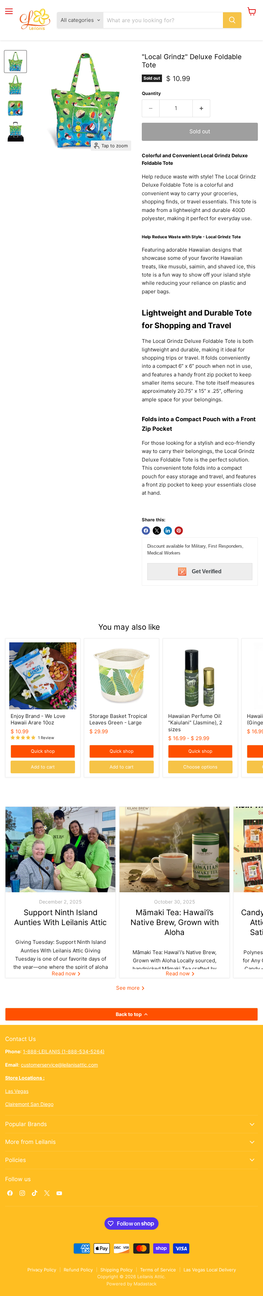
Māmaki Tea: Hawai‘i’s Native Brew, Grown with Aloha (174, 922)
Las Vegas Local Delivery (210, 1269)
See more (128, 988)
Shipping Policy (116, 1269)
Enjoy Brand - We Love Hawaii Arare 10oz (38, 719)
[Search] (232, 20)
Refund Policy (78, 1269)
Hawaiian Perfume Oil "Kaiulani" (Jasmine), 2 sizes (195, 723)
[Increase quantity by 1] (201, 108)
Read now (64, 973)
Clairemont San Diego (29, 1104)
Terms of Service (158, 1269)
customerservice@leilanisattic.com (59, 1065)
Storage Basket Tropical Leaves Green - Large (118, 719)
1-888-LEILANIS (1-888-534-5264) (63, 1051)
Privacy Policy (41, 1269)
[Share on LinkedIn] (168, 530)
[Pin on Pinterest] (179, 530)
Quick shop (43, 751)
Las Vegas (16, 1091)
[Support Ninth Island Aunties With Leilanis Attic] (60, 849)
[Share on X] (157, 530)
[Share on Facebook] (146, 530)
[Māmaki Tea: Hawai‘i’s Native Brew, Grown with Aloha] (174, 849)
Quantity (151, 93)
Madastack (145, 1283)
